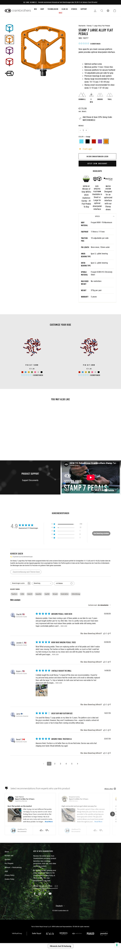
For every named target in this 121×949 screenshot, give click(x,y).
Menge (81, 126)
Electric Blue (81, 141)
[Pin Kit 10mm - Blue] (25, 372)
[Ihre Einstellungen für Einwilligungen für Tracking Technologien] (117, 945)
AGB (6, 871)
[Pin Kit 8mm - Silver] (95, 372)
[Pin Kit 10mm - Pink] (35, 372)
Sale (60, 12)
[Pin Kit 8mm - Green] (89, 372)
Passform (14, 594)
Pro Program (9, 863)
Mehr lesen (64, 626)
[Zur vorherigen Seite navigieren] (43, 764)
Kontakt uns (9, 856)
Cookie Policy (9, 879)
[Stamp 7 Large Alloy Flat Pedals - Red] (18, 444)
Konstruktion (64, 594)
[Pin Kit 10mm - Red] (22, 372)
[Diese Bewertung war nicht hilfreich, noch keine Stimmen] (108, 633)
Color (84, 137)
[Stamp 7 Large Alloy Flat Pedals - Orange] (24, 444)
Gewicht (29, 594)
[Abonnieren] (56, 886)
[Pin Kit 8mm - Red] (79, 372)
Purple (100, 141)
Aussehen (38, 594)
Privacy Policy (9, 875)
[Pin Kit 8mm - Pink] (92, 372)
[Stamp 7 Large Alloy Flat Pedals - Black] (14, 444)
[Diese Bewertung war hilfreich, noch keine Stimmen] (104, 633)
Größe (22, 594)
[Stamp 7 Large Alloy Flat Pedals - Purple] (21, 444)
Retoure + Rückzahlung (13, 867)
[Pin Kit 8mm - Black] (98, 372)
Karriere (7, 859)
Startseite (82, 26)
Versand (55, 594)
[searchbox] (18, 583)
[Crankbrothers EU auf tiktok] (44, 893)
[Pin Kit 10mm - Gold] (29, 372)
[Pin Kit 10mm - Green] (32, 372)
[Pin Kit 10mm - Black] (41, 372)
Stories (74, 9)
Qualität (47, 594)
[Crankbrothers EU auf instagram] (39, 893)
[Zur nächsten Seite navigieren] (77, 764)
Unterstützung (76, 594)
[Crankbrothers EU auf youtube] (50, 893)
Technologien (53, 9)
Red (93, 141)
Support (84, 9)
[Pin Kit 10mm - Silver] (38, 372)
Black (87, 141)
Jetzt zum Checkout (97, 163)
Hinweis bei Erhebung (60, 946)
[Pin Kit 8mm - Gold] (86, 372)
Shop (42, 9)
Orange (106, 141)
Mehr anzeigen (15, 600)
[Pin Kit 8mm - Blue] (83, 372)
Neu (35, 9)
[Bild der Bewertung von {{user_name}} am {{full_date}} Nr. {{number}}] (42, 690)
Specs (97, 216)
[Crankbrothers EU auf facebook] (34, 893)
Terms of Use (38, 878)
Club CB (65, 9)
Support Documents (30, 480)
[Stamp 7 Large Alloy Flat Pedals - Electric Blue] (11, 444)
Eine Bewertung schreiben (101, 533)
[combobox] (42, 583)
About (7, 852)
